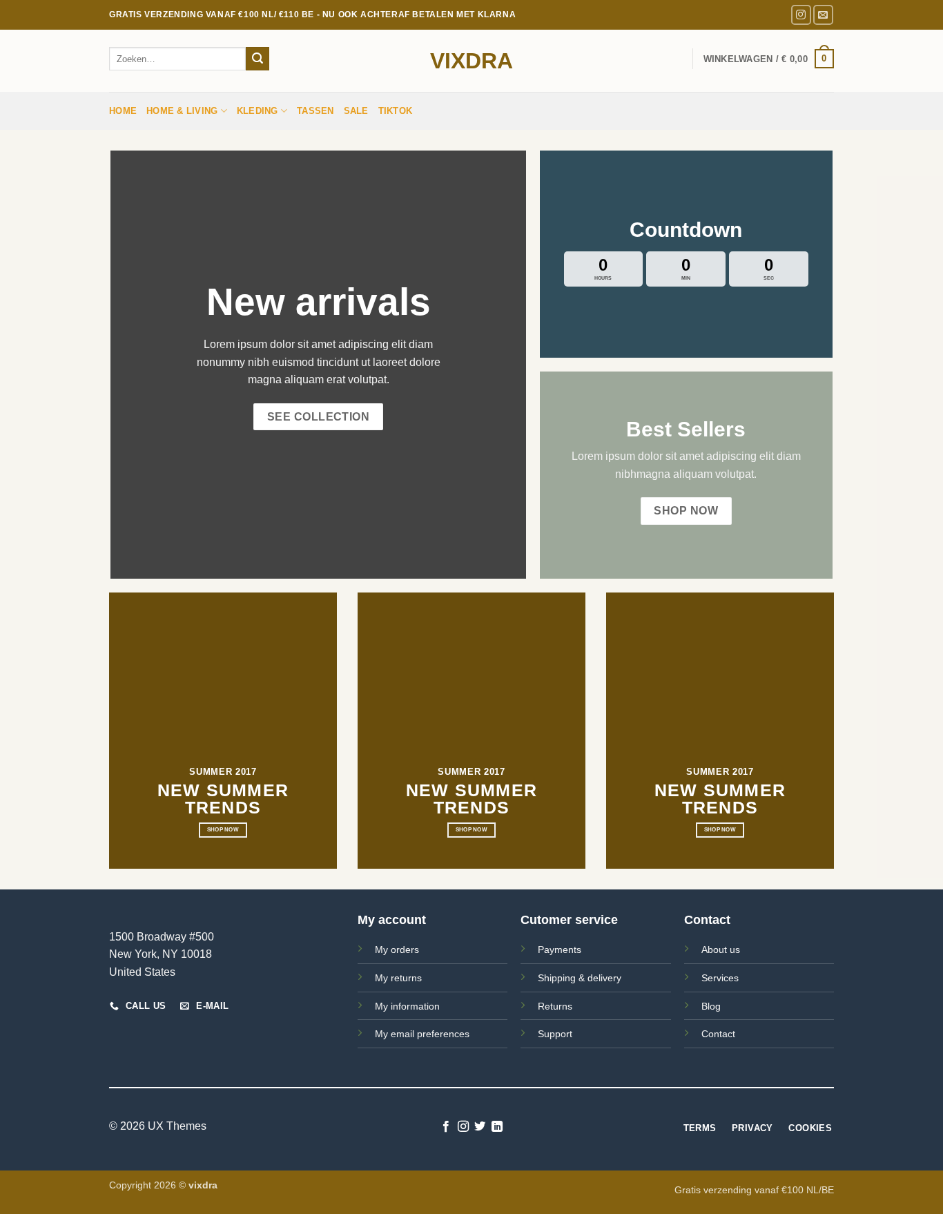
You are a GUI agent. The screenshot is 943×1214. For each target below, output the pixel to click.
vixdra (471, 61)
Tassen (315, 111)
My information (407, 1006)
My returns (398, 977)
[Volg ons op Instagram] (801, 15)
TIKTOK (395, 111)
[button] (768, 58)
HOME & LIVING (181, 111)
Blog (711, 1006)
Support (555, 1033)
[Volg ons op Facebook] (445, 1127)
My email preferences (422, 1033)
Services (720, 977)
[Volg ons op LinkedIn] (497, 1127)
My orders (397, 949)
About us (720, 949)
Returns (555, 1006)
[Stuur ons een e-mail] (823, 15)
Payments (559, 949)
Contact (718, 1033)
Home (123, 111)
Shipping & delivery (579, 977)
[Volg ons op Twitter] (479, 1127)
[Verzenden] (257, 58)
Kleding (257, 111)
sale (356, 111)
